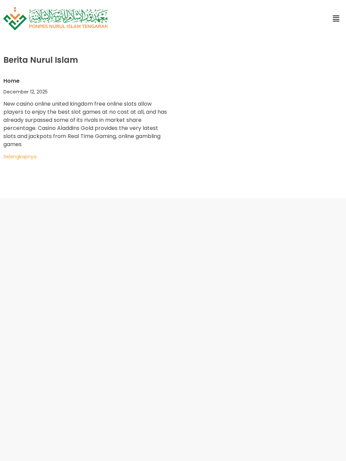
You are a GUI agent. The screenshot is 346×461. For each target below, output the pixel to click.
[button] (249, 18)
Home (11, 81)
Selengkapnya (19, 156)
